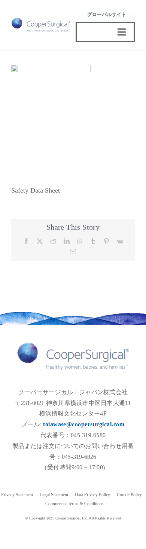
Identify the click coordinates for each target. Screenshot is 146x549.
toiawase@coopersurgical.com (83, 424)
